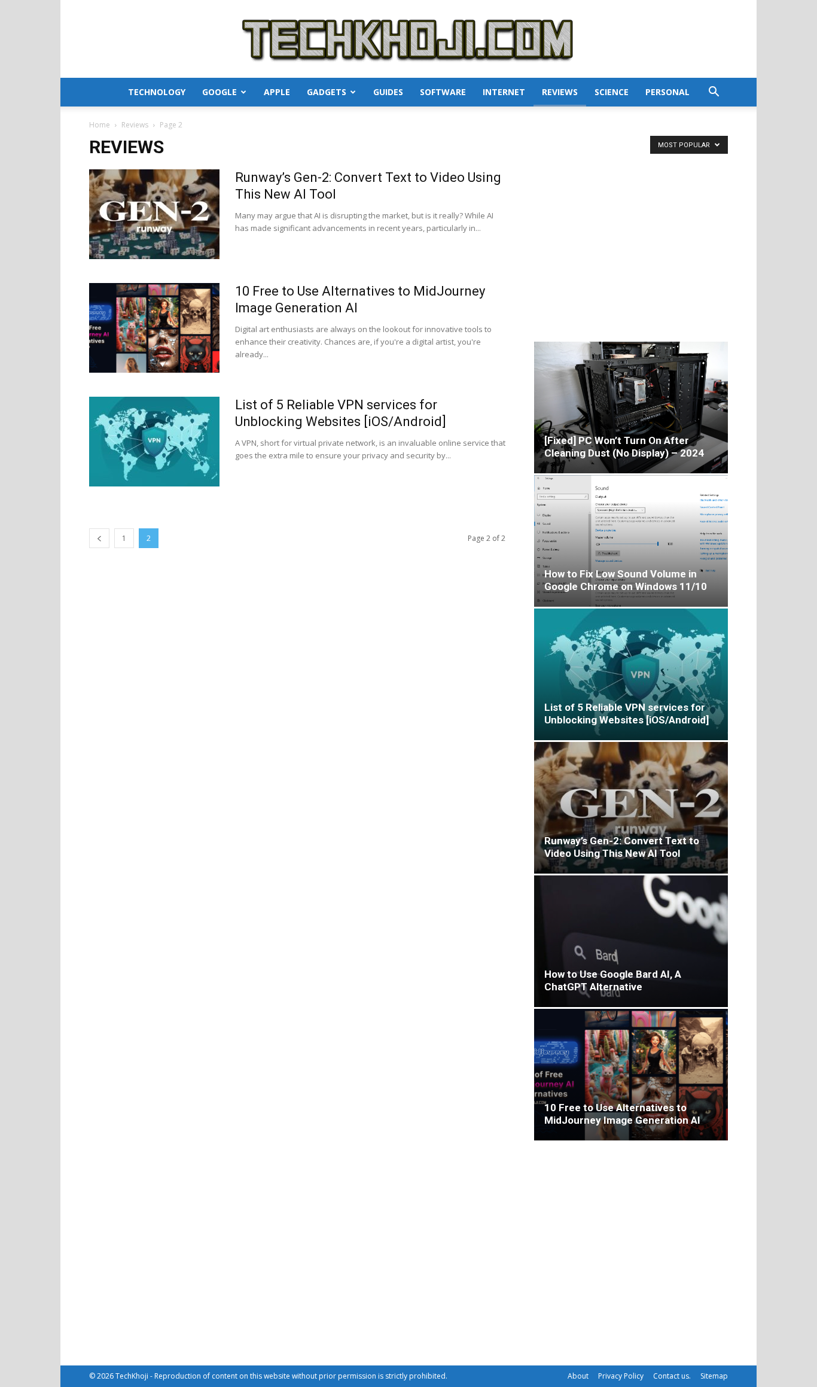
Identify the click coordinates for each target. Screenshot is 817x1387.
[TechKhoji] (408, 40)
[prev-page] (99, 538)
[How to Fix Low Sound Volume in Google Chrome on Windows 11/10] (631, 541)
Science (612, 92)
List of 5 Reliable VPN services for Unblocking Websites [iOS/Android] (626, 713)
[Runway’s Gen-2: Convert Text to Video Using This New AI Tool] (154, 214)
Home (99, 125)
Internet (504, 92)
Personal (667, 92)
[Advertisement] (631, 244)
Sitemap (714, 1376)
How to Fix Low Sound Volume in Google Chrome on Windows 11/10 (625, 580)
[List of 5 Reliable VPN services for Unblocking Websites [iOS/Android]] (154, 441)
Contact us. (672, 1376)
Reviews (560, 92)
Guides (388, 92)
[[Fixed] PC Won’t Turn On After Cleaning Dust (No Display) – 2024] (631, 407)
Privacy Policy (621, 1376)
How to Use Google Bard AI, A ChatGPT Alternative (612, 980)
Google (219, 92)
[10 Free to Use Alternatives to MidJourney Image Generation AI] (154, 328)
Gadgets (326, 92)
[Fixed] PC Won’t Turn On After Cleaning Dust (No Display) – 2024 (624, 446)
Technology (156, 92)
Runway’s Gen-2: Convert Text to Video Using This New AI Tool (621, 847)
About (578, 1376)
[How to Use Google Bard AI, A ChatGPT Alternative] (631, 941)
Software (443, 92)
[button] (713, 93)
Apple (277, 92)
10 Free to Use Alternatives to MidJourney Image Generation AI (622, 1114)
